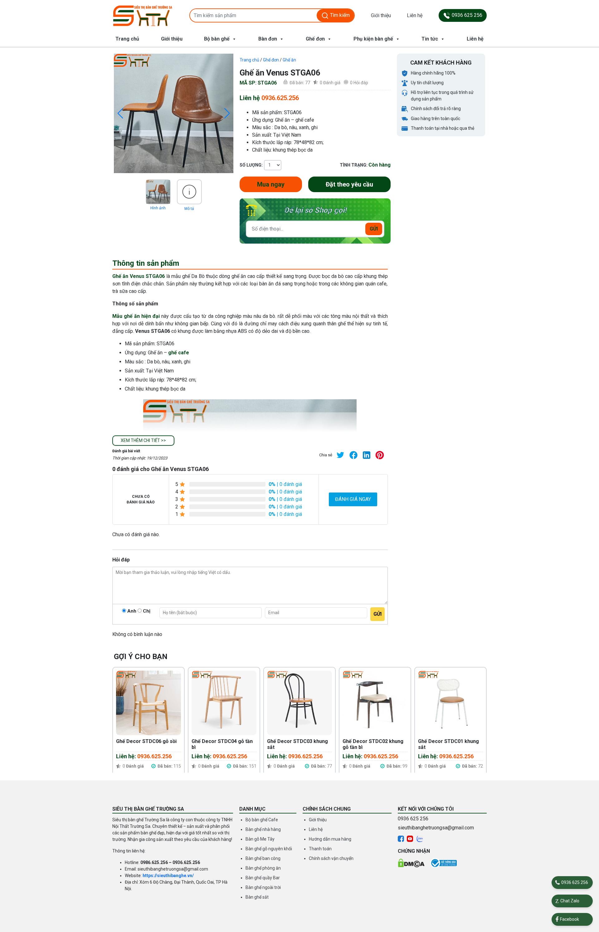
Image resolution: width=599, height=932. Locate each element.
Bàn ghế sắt (257, 897)
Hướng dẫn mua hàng (330, 839)
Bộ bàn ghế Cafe (262, 819)
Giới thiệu (381, 15)
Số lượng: (251, 165)
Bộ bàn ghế (217, 39)
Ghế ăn (289, 59)
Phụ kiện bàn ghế (373, 39)
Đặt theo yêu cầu (349, 184)
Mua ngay (271, 184)
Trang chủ (127, 39)
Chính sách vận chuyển (331, 858)
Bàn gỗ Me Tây (260, 839)
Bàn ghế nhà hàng (263, 829)
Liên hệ (414, 15)
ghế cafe (178, 353)
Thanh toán (320, 848)
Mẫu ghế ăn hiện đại (136, 316)
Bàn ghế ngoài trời (263, 887)
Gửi (374, 229)
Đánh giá (330, 82)
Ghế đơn (315, 39)
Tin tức (429, 39)
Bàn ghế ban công (263, 858)
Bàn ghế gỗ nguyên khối (269, 848)
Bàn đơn (267, 39)
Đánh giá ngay (353, 499)
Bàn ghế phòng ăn (263, 868)
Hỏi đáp (359, 82)
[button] (143, 440)
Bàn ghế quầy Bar (263, 877)
